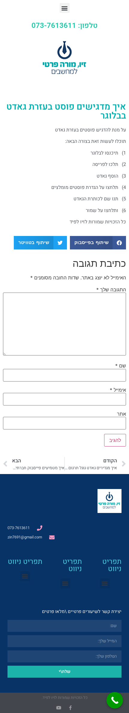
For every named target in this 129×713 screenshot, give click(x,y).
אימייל (118, 389)
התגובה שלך (111, 289)
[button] (65, 8)
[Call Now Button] (114, 700)
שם (120, 365)
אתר (121, 413)
